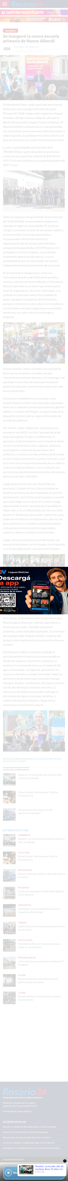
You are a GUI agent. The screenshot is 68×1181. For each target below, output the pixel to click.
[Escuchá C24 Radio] (8, 1172)
